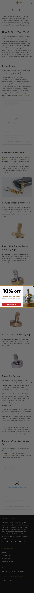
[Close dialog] (33, 286)
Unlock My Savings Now (11, 304)
